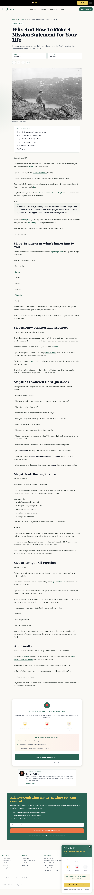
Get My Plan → (82, 3)
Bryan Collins (17, 56)
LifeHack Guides (5, 858)
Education (18, 295)
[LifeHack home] (8, 9)
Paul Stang (23, 121)
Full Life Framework (6, 863)
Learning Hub (25, 865)
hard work (25, 656)
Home (13, 19)
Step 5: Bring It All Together (26, 145)
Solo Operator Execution (51, 870)
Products (43, 9)
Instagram (11, 878)
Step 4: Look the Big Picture (26, 142)
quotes (33, 361)
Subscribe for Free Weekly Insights (47, 831)
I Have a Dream (50, 352)
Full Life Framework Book (28, 860)
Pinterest (18, 878)
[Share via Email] (28, 62)
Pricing (62, 9)
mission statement (40, 172)
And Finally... (21, 149)
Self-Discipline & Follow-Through (53, 860)
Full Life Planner (25, 863)
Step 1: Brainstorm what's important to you (31, 132)
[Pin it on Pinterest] (18, 62)
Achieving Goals (5, 868)
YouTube (27, 878)
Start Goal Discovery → (76, 885)
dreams (31, 167)
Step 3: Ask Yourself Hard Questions (29, 139)
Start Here (33, 9)
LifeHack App (25, 858)
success (54, 347)
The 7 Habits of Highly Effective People (48, 193)
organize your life (56, 252)
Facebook (4, 878)
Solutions (53, 9)
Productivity (21, 19)
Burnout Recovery (49, 858)
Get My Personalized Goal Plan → (47, 757)
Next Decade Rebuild (49, 868)
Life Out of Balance (49, 865)
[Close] (90, 3)
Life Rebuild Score (6, 860)
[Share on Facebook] (14, 62)
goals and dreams (59, 582)
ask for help (32, 223)
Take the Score (86, 9)
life (34, 187)
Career (17, 272)
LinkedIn (32, 878)
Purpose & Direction (49, 863)
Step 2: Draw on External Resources (29, 135)
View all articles (30, 783)
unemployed (26, 220)
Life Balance (4, 865)
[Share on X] (23, 62)
